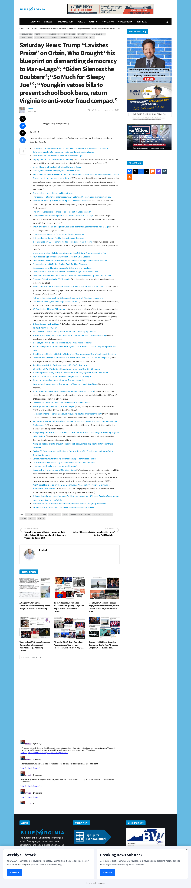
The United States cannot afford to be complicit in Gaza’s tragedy (62, 211)
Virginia (41, 518)
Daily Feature (83, 34)
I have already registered (95, 883)
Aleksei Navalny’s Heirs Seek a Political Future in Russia (57, 167)
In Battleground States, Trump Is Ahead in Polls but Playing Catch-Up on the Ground (70, 372)
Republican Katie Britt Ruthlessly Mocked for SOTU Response (60, 365)
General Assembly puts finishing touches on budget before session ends (64, 458)
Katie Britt (107, 514)
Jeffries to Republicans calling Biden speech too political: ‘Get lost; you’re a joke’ (68, 298)
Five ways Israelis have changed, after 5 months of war (56, 170)
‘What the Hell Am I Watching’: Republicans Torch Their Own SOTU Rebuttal (66, 369)
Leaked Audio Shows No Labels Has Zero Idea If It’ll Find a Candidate (63, 402)
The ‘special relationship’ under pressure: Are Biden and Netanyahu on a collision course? (72, 197)
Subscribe (14, 872)
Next (34, 657)
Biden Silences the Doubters (46, 324)
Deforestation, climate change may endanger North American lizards (63, 152)
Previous (25, 657)
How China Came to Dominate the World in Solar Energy (57, 155)
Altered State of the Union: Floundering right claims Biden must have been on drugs (70, 335)
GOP (92, 37)
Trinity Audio (55, 124)
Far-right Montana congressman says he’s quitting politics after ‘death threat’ (67, 413)
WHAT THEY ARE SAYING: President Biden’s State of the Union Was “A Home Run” (68, 286)
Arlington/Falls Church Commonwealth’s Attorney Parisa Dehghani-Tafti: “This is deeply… (34, 605)
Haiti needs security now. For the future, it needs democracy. (59, 238)
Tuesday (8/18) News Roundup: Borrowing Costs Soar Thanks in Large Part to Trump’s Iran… (103, 645)
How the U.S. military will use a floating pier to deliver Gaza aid (60, 200)
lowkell (30, 108)
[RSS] (129, 177)
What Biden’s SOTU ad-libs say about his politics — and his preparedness (64, 331)
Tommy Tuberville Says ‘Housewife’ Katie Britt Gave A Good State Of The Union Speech (71, 357)
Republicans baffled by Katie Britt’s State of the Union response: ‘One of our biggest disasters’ (74, 354)
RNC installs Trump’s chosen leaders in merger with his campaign (62, 376)
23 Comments (109, 110)
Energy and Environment (61, 37)
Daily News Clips (97, 34)
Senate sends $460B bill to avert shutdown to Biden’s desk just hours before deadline (70, 260)
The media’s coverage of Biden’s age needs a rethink (55, 301)
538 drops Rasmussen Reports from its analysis (54, 406)
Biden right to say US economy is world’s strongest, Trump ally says (62, 241)
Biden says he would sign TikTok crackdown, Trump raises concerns (62, 342)
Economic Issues (41, 37)
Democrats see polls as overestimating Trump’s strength (58, 380)
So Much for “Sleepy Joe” (45, 327)
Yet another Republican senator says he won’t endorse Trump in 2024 (63, 391)
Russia (23, 518)
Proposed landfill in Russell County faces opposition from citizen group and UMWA (69, 503)
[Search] (167, 22)
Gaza (65, 514)
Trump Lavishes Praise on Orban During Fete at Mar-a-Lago (59, 234)
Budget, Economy (53, 34)
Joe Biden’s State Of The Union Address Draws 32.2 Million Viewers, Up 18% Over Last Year (72, 275)
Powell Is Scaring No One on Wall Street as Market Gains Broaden (61, 256)
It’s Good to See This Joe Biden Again (49, 309)
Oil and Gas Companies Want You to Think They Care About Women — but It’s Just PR (70, 148)
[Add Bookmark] (22, 151)
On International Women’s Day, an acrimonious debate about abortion (64, 462)
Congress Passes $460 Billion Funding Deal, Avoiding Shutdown (60, 264)
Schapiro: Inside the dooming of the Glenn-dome (54, 470)
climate (29, 514)
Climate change (68, 34)
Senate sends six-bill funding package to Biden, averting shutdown (62, 268)
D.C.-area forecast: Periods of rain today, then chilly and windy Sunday (63, 507)
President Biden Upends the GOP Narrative (52, 279)
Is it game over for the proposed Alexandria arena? (55, 466)
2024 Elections (26, 34)
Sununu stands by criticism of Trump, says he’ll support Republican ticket (65, 384)
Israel (87, 514)
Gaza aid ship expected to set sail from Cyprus (53, 193)
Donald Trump (26, 37)
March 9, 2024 (32, 111)
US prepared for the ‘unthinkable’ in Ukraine (52, 159)
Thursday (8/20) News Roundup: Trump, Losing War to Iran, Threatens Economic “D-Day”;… (69, 645)
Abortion (39, 34)
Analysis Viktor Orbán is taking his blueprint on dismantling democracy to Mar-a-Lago (71, 226)
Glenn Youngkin (80, 37)
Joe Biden (96, 514)
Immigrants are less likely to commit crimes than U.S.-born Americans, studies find (69, 253)
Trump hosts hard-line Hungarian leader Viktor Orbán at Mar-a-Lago (63, 215)
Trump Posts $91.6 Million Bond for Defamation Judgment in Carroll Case (65, 271)
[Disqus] (69, 700)
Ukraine (32, 518)
